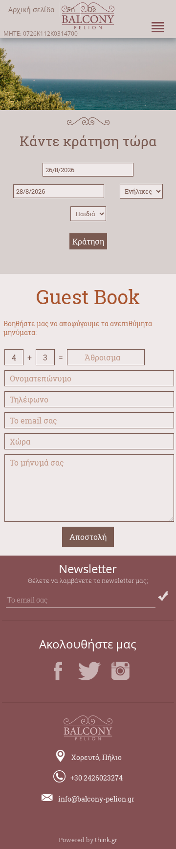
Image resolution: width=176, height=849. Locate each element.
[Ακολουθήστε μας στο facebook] (58, 679)
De (92, 9)
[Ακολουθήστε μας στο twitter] (89, 679)
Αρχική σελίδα (31, 9)
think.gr (106, 839)
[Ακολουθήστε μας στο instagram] (121, 679)
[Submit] (162, 595)
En (71, 9)
